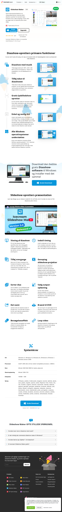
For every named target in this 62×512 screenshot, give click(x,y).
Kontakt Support (51, 479)
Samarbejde (38, 484)
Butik (26, 2)
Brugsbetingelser (51, 481)
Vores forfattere (39, 481)
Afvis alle (39, 507)
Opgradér (23, 30)
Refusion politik (51, 484)
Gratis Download (13, 30)
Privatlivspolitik (51, 486)
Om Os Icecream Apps (41, 477)
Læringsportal (51, 477)
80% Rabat (42, 2)
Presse (37, 479)
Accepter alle (31, 507)
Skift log (37, 408)
